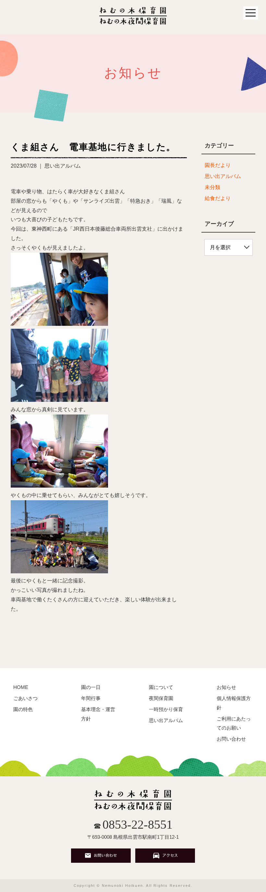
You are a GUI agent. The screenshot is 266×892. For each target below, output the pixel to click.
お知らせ (226, 687)
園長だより (218, 165)
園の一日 (91, 687)
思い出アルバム (223, 176)
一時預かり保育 (166, 709)
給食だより (218, 198)
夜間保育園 (161, 698)
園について (161, 687)
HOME (20, 687)
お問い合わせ (231, 739)
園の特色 (23, 709)
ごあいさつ (25, 698)
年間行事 (91, 698)
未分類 (212, 187)
